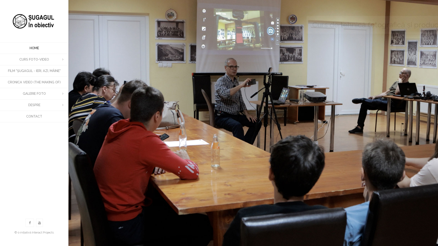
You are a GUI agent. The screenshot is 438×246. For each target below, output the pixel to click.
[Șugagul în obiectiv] (34, 21)
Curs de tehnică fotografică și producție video (354, 24)
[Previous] (78, 123)
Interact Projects (43, 232)
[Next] (428, 123)
